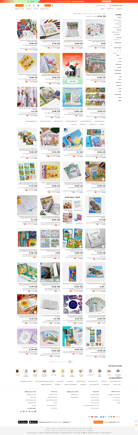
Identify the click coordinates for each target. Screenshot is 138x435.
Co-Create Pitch (116, 397)
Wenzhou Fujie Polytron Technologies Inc (73, 114)
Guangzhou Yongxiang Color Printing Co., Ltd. (73, 190)
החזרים (55, 402)
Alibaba (104, 13)
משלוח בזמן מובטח (95, 400)
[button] (52, 5)
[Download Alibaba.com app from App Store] (33, 422)
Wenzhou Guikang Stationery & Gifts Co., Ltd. (95, 156)
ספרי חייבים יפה (116, 384)
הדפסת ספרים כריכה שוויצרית (70, 384)
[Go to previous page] (72, 361)
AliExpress (48, 428)
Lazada (69, 428)
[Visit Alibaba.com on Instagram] (26, 411)
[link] (136, 421)
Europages (89, 428)
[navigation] (115, 188)
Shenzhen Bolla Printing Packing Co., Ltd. (74, 46)
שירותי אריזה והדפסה (87, 13)
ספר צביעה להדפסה (80, 381)
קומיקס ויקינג (82, 124)
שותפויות (34, 405)
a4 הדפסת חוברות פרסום (86, 121)
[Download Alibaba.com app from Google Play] (23, 422)
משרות (118, 402)
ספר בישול (73, 124)
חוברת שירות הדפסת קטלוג (25, 381)
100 (52, 361)
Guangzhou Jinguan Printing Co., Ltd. (52, 46)
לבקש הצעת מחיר (74, 397)
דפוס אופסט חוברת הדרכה (71, 121)
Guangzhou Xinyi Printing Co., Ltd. (29, 222)
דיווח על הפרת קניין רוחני (52, 405)
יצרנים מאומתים (74, 394)
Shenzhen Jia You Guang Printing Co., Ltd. (73, 155)
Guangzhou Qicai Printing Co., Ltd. (75, 321)
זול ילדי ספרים (60, 381)
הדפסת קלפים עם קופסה (46, 384)
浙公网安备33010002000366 (92, 432)
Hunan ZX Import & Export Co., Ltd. (29, 255)
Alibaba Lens (112, 422)
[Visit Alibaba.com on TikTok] (21, 411)
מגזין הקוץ (101, 124)
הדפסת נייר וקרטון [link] (77, 13)
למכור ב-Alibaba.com (31, 394)
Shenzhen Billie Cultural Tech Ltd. (29, 289)
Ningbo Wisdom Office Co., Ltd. (76, 289)
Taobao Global (75, 428)
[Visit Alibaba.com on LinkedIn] (32, 411)
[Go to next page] (49, 361)
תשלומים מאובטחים (94, 394)
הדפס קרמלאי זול (105, 384)
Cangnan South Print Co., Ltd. (30, 188)
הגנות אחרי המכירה (95, 402)
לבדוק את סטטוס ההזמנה (30, 400)
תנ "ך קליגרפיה (92, 124)
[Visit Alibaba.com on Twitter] (29, 411)
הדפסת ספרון (83, 384)
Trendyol (84, 428)
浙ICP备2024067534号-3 (105, 432)
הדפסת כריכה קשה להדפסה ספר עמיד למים (44, 381)
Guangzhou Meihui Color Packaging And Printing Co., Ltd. (27, 114)
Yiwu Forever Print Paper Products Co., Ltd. (95, 116)
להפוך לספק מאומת (32, 402)
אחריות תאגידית (116, 400)
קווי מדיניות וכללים (95, 408)
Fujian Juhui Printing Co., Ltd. (30, 80)
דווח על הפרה (54, 408)
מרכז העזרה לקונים (53, 394)
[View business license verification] (82, 433)
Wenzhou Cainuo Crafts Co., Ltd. (52, 116)
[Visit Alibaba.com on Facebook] (35, 411)
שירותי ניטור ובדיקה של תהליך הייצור (91, 405)
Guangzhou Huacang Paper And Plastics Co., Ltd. (95, 321)
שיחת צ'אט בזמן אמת (52, 397)
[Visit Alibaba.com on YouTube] (24, 411)
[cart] (33, 5)
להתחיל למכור (33, 397)
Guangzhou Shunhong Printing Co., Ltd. (28, 48)
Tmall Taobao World (62, 428)
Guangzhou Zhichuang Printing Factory (96, 46)
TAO (80, 428)
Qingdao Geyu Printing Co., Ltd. (53, 155)
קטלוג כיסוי (103, 381)
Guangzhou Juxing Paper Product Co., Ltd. (50, 257)
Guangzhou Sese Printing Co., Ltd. (97, 289)
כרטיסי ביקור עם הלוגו (99, 121)
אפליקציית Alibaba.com (44, 422)
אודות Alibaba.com (115, 391)
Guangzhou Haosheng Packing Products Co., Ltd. (50, 223)
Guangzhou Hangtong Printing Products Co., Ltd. (95, 222)
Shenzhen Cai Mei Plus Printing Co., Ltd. (51, 321)
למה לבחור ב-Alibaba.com (114, 394)
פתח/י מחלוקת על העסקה (51, 400)
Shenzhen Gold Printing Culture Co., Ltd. (96, 257)
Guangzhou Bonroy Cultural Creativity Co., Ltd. (95, 190)
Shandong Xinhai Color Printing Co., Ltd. (74, 257)
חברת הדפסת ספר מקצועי (31, 121)
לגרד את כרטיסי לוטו (93, 381)
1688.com (54, 428)
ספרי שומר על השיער (94, 384)
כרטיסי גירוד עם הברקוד (45, 121)
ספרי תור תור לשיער (58, 121)
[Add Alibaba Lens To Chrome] (98, 422)
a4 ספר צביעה (69, 381)
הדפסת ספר (57, 384)
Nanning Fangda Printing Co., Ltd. (98, 80)
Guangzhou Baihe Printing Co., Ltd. (52, 289)
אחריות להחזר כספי (95, 397)
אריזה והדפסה (97, 13)
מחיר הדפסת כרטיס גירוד (115, 381)
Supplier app (66, 422)
